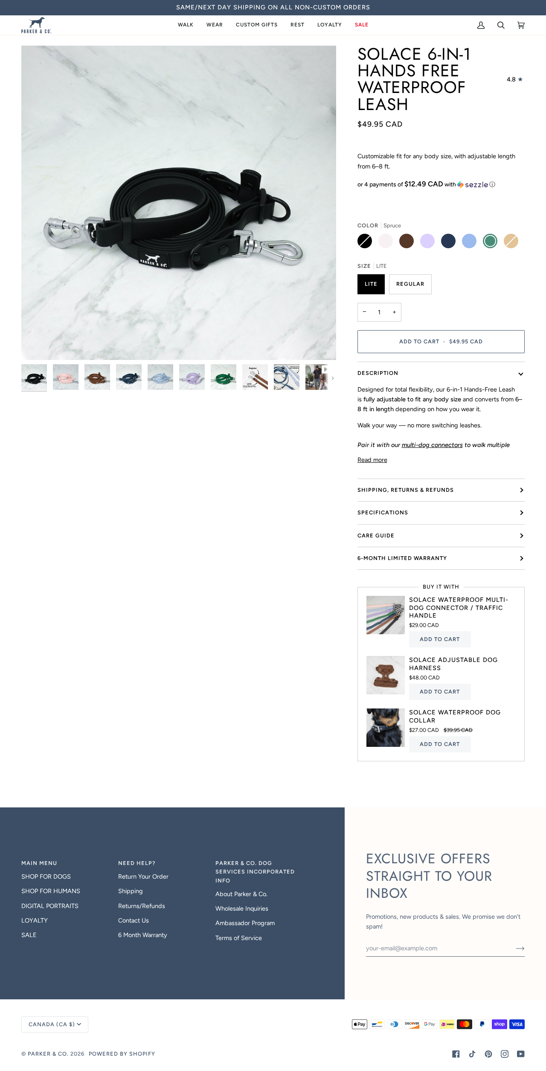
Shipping (130, 891)
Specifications (382, 512)
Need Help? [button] (136, 863)
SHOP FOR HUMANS (50, 891)
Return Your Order (143, 876)
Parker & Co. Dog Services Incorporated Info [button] (255, 872)
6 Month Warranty (142, 935)
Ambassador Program (245, 923)
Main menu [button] (39, 863)
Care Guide (376, 535)
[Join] (513, 948)
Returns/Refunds (141, 906)
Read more (372, 460)
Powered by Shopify (122, 1054)
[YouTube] (521, 1054)
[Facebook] (456, 1054)
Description (377, 373)
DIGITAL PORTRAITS (49, 906)
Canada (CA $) (52, 1024)
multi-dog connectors (432, 445)
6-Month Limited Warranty (402, 558)
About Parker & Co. (241, 894)
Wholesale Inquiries (241, 908)
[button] (185, 25)
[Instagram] (504, 1054)
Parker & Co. (49, 1054)
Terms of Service (238, 938)
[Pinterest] (488, 1054)
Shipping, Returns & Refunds (405, 490)
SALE (29, 935)
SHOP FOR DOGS (46, 876)
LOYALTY (34, 920)
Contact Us (133, 920)
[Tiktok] (472, 1054)
